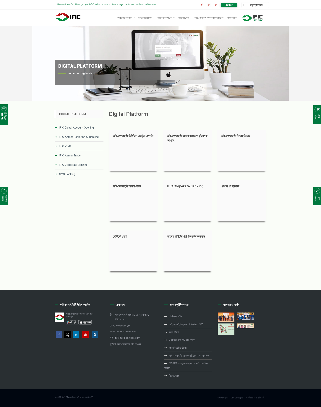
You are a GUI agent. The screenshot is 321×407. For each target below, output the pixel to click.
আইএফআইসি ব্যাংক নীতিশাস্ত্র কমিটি (186, 324)
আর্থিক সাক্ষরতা (150, 4)
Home (71, 73)
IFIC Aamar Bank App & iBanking (79, 137)
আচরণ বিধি (174, 332)
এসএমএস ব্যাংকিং (230, 186)
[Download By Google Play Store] (72, 322)
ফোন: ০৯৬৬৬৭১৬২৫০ (120, 325)
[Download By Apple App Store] (85, 322)
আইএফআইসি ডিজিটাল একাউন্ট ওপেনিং (133, 136)
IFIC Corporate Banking (73, 164)
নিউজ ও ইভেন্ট (117, 4)
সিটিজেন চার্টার (175, 316)
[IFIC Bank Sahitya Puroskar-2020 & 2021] (245, 325)
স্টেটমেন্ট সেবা (120, 236)
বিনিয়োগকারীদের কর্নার (64, 4)
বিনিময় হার (79, 4)
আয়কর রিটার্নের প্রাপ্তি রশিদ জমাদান (186, 236)
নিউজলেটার (174, 375)
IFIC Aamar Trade (70, 155)
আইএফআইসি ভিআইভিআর (235, 136)
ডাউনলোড (106, 4)
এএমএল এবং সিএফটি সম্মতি (182, 340)
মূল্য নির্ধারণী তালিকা (92, 4)
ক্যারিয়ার (139, 4)
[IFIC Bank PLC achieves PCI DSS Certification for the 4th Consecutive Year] (226, 317)
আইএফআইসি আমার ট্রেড (127, 186)
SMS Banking (67, 174)
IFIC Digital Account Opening (76, 127)
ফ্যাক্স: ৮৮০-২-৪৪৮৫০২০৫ (123, 331)
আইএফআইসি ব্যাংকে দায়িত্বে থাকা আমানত (189, 355)
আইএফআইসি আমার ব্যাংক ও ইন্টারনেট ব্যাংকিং (187, 138)
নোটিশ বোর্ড (129, 4)
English (229, 4)
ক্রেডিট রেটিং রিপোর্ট (178, 348)
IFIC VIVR (65, 146)
